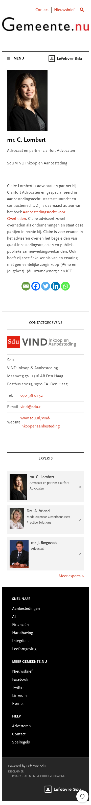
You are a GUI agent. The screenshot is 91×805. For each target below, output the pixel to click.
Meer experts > (71, 576)
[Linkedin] (55, 286)
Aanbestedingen (26, 609)
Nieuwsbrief (64, 10)
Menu (19, 59)
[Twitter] (45, 286)
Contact (42, 10)
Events (18, 704)
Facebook (20, 680)
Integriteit (20, 641)
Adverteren (21, 726)
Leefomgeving (24, 649)
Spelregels (21, 742)
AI (14, 617)
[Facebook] (35, 286)
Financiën (20, 625)
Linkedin (19, 696)
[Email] (25, 286)
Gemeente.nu (45, 28)
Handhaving (22, 633)
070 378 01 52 (31, 396)
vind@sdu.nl (31, 407)
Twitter (18, 688)
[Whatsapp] (65, 286)
